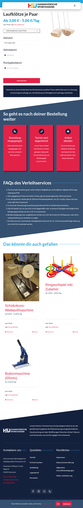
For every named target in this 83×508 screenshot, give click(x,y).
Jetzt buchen (22, 81)
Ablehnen (67, 504)
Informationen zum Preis (16, 31)
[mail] (44, 491)
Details (36, 332)
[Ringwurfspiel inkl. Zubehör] (62, 266)
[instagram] (38, 491)
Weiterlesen (9, 332)
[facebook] (33, 491)
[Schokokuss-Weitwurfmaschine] (21, 277)
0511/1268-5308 (9, 477)
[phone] (50, 491)
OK (58, 504)
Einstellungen (47, 504)
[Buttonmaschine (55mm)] (21, 354)
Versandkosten (19, 24)
